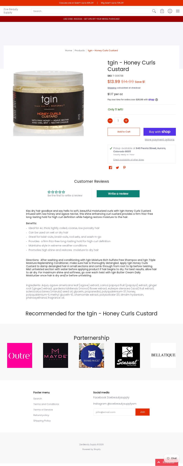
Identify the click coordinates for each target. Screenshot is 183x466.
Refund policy (41, 415)
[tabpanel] (91, 254)
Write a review (118, 194)
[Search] (154, 11)
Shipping (112, 87)
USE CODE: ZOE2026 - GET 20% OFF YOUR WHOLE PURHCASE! (91, 19)
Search (37, 398)
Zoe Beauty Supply (11, 10)
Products (80, 50)
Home (68, 50)
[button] (162, 11)
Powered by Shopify (91, 449)
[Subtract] (110, 120)
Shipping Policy (42, 420)
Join (142, 411)
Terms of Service (43, 409)
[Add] (126, 120)
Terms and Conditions (46, 404)
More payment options (159, 139)
